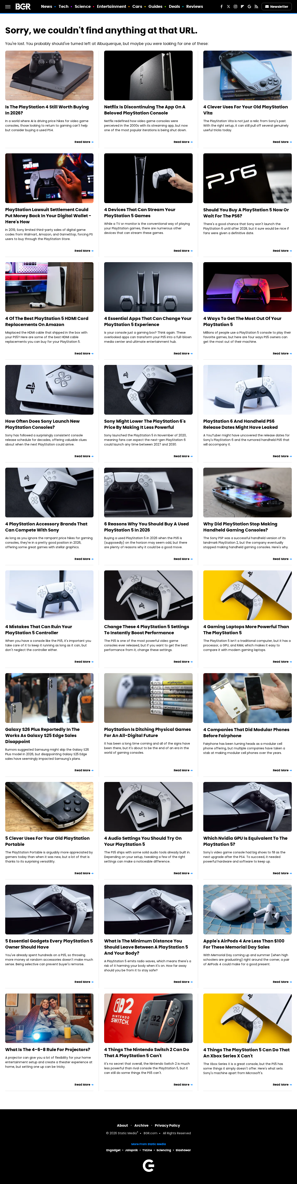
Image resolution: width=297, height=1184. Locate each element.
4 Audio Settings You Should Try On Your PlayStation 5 (143, 841)
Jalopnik (131, 1150)
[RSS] (256, 6)
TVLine (147, 1150)
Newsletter (279, 7)
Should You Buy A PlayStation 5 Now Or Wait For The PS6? (246, 213)
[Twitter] (228, 6)
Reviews (194, 6)
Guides (155, 6)
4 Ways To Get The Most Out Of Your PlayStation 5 (242, 321)
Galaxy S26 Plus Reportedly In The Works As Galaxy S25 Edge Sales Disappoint (42, 735)
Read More (82, 142)
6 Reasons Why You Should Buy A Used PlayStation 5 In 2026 (146, 527)
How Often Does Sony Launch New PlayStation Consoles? (42, 424)
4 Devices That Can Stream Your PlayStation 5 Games (139, 213)
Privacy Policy (167, 1125)
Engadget (113, 1150)
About (122, 1125)
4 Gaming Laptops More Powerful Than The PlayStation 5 (246, 630)
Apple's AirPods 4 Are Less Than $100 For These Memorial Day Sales (243, 944)
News (46, 6)
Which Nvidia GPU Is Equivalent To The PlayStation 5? (245, 841)
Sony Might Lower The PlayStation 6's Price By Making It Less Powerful (145, 424)
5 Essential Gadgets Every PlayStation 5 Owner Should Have (49, 944)
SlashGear (183, 1150)
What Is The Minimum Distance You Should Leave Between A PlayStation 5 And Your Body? (146, 947)
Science (83, 6)
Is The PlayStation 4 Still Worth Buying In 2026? (47, 110)
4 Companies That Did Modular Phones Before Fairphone (246, 733)
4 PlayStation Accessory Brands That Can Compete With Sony (46, 527)
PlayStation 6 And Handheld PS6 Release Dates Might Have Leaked (240, 424)
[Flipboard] (242, 6)
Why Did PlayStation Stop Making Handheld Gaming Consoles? (240, 527)
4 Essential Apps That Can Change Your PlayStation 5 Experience (148, 321)
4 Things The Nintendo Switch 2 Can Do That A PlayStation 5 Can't (146, 1052)
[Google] (249, 6)
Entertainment (111, 6)
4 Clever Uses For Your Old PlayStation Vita (245, 110)
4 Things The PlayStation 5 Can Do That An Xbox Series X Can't (246, 1053)
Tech (63, 6)
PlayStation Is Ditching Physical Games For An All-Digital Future (147, 732)
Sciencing (164, 1150)
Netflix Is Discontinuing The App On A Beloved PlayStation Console (144, 110)
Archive (141, 1125)
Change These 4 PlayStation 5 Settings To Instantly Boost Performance (146, 630)
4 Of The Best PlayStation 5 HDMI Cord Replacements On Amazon (46, 321)
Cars (137, 6)
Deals (174, 6)
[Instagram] (235, 6)
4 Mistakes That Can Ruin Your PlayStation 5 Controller (38, 630)
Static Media (127, 1133)
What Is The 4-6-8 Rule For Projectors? (47, 1049)
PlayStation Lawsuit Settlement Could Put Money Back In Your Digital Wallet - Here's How (48, 216)
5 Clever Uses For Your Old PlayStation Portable (47, 841)
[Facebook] (221, 6)
